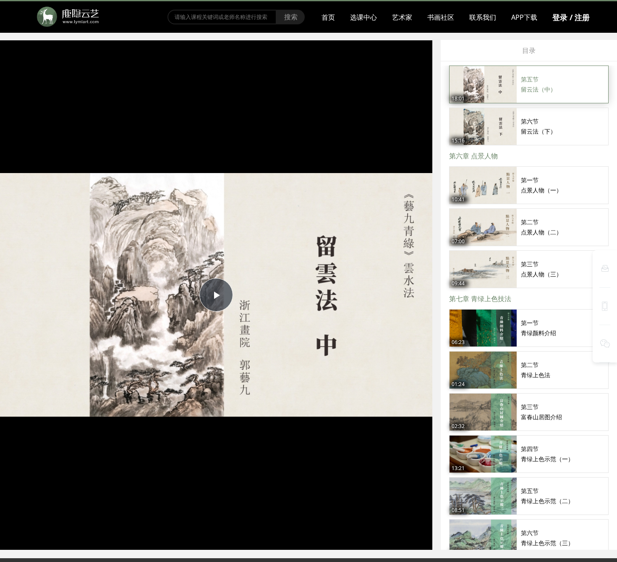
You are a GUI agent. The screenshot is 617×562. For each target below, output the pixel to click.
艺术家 (402, 17)
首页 (328, 17)
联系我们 (482, 17)
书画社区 (440, 17)
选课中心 (363, 17)
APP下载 (524, 17)
